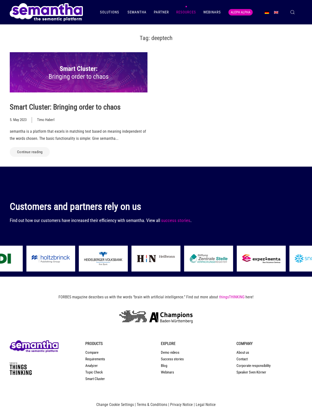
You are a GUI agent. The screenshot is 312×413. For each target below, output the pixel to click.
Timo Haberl (45, 120)
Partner (161, 12)
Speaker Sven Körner (251, 372)
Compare (91, 352)
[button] (292, 12)
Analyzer (91, 365)
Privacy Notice (181, 404)
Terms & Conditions (152, 404)
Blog (164, 365)
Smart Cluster (95, 379)
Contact (242, 359)
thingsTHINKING (231, 297)
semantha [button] (136, 12)
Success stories (172, 359)
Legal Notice (206, 404)
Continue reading (29, 152)
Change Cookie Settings (115, 404)
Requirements (95, 359)
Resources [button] (186, 12)
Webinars (212, 12)
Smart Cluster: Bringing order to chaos (65, 107)
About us (242, 352)
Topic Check (94, 372)
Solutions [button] (110, 12)
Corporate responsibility (253, 365)
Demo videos (170, 352)
